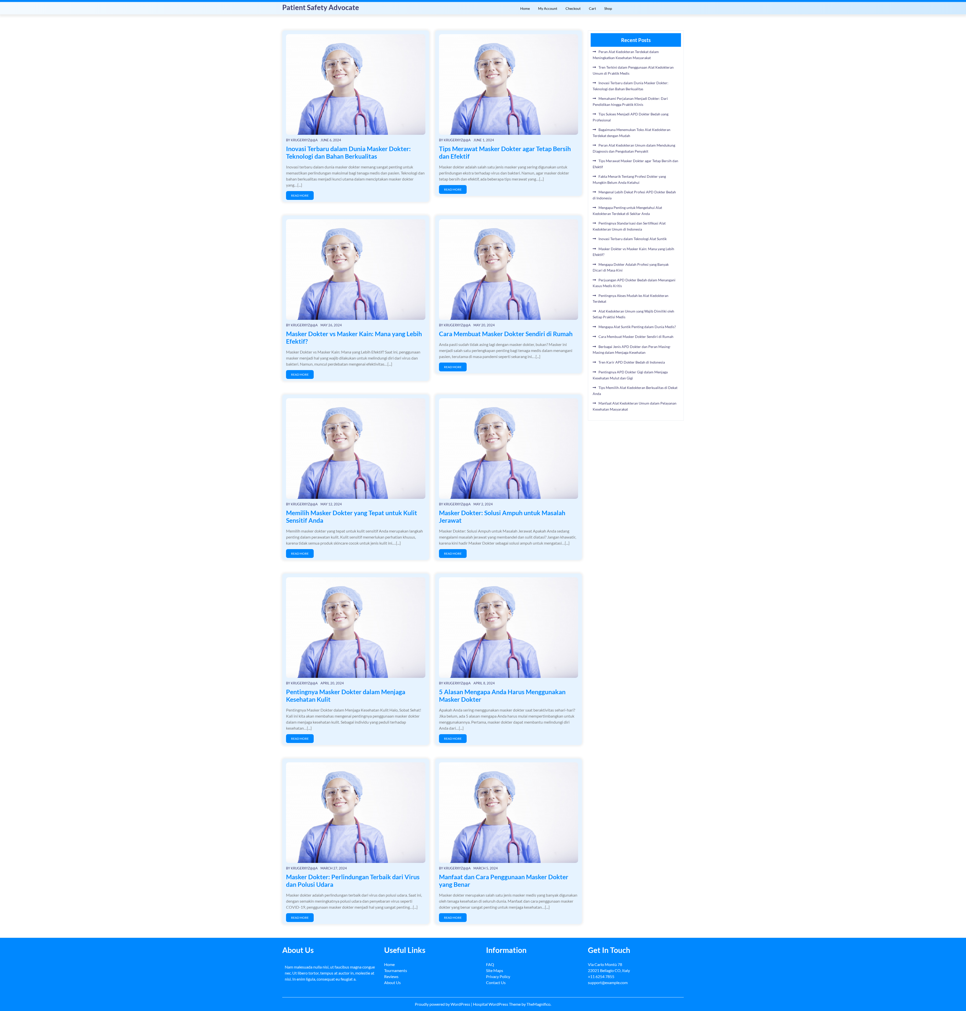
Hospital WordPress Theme (497, 1004)
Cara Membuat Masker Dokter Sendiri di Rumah (506, 333)
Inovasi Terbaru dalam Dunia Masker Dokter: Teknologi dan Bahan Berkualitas (348, 152)
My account (547, 8)
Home (525, 8)
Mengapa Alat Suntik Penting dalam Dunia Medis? (637, 327)
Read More (300, 195)
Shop (608, 8)
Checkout (573, 8)
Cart (592, 8)
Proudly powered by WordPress (443, 1004)
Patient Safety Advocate (320, 7)
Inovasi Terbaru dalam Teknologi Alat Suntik (632, 239)
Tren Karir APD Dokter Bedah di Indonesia (631, 362)
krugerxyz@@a (304, 140)
